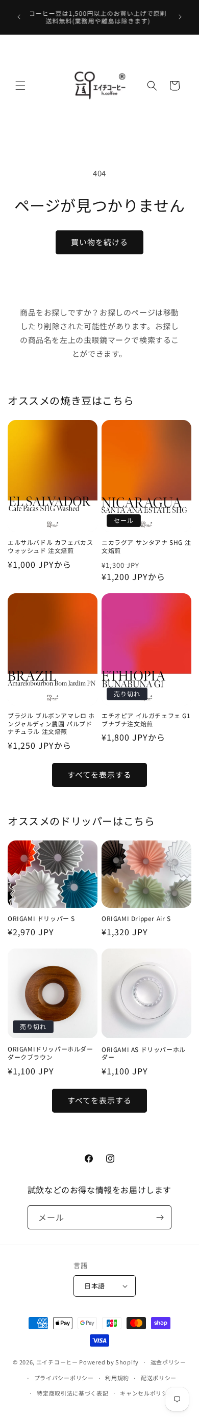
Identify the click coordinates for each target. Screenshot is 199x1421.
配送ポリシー (159, 1378)
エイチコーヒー (57, 1362)
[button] (20, 85)
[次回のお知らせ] (180, 17)
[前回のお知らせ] (19, 17)
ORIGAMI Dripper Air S (136, 918)
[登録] (159, 1217)
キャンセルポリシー (146, 1393)
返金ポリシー (168, 1362)
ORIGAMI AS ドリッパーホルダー (144, 1053)
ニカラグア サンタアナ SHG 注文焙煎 (146, 546)
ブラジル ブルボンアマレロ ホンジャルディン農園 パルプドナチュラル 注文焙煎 (51, 723)
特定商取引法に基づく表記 (72, 1393)
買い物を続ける (99, 241)
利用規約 (117, 1378)
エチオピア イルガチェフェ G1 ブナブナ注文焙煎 (146, 719)
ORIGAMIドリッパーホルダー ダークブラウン (50, 1053)
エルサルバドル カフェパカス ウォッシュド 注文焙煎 (50, 546)
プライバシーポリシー (64, 1378)
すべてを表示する (99, 774)
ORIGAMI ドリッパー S (41, 918)
